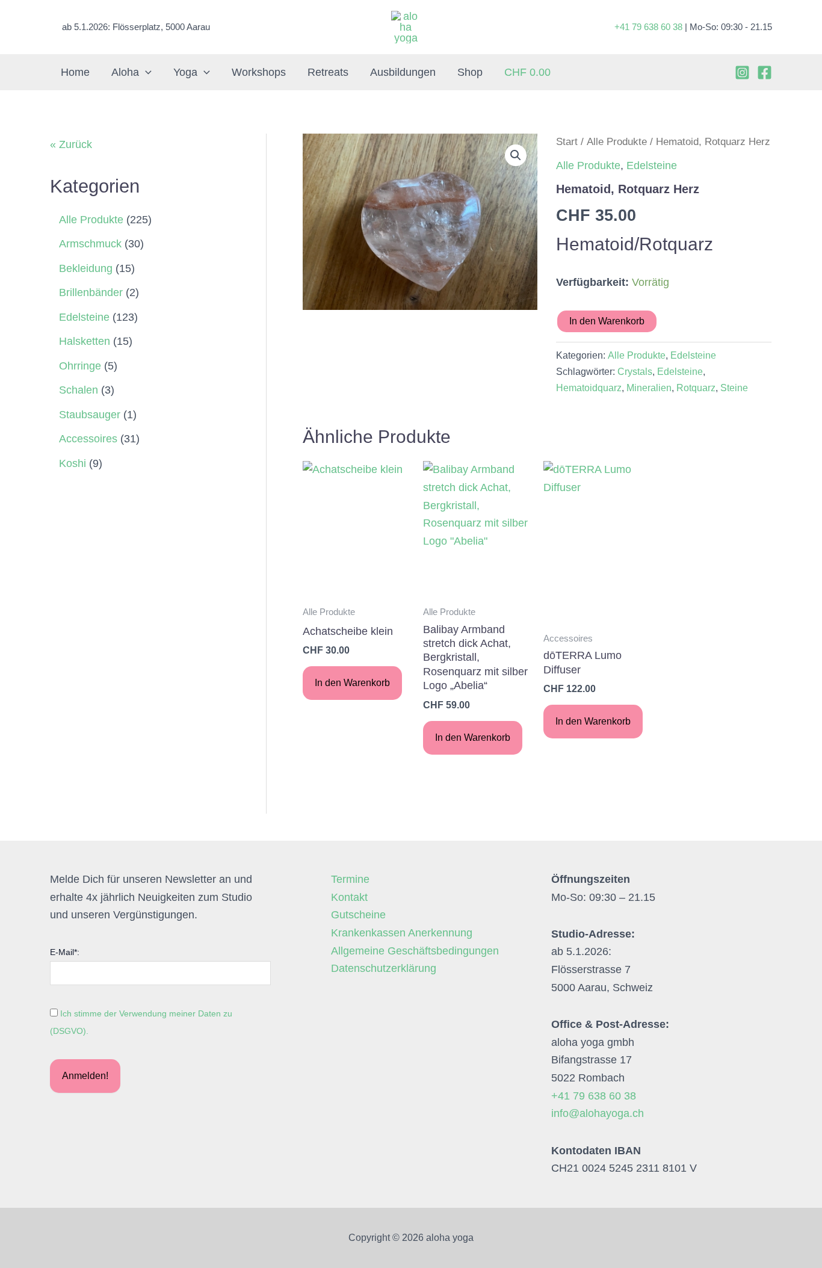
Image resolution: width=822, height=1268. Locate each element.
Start (567, 141)
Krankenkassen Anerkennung (401, 933)
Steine (734, 387)
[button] (145, 72)
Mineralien (649, 387)
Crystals (634, 371)
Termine (350, 879)
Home (75, 72)
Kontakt (349, 897)
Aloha (125, 72)
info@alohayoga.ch (597, 1113)
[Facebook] (764, 72)
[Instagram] (742, 72)
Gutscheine (358, 915)
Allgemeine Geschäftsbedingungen (415, 951)
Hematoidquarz (589, 387)
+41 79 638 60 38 (648, 27)
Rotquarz (695, 387)
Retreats (327, 72)
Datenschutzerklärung (383, 968)
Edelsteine (651, 165)
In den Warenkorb (606, 321)
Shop (470, 72)
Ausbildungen (403, 72)
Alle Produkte (617, 141)
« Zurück (71, 144)
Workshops (259, 72)
